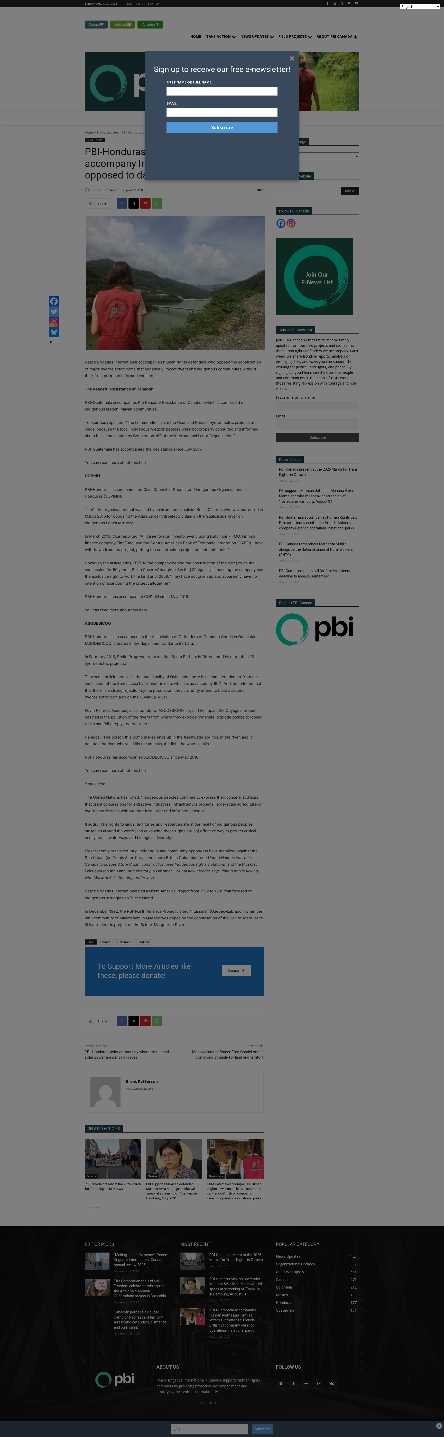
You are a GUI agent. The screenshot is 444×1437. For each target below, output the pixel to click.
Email (171, 103)
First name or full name (188, 82)
